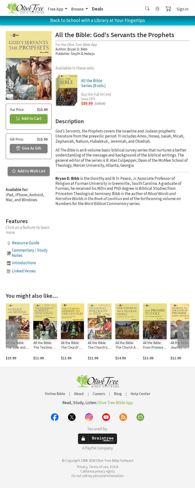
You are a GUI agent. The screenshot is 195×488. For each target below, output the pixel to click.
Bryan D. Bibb (77, 49)
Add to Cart (31, 119)
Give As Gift (31, 148)
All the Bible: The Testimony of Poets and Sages (44, 350)
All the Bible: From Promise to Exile (153, 348)
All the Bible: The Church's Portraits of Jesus (97, 350)
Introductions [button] (24, 263)
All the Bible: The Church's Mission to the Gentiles (71, 350)
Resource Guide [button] (25, 243)
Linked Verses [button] (24, 271)
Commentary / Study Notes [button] (30, 253)
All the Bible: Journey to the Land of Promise (182, 350)
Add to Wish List (31, 171)
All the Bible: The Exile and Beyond (15, 348)
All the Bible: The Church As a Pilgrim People (127, 348)
